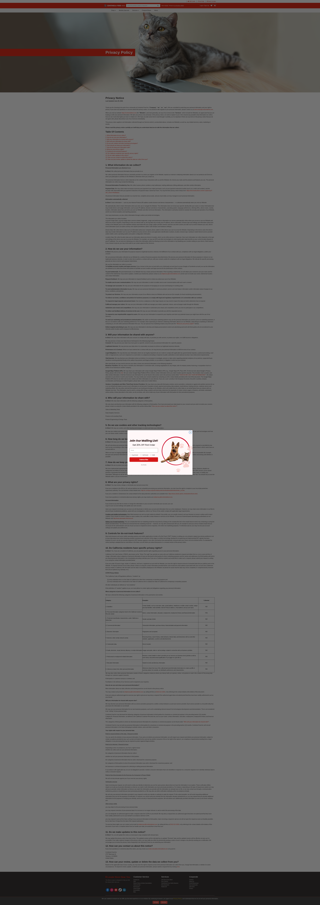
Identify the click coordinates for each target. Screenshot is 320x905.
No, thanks (143, 465)
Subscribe (143, 459)
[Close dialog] (190, 432)
